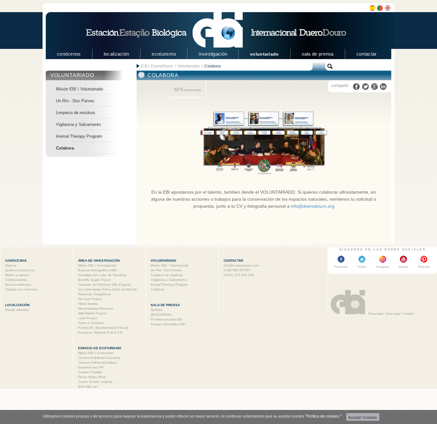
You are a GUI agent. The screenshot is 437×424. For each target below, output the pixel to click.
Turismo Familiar (90, 372)
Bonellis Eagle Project (94, 279)
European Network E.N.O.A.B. (101, 332)
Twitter (361, 266)
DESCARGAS (161, 314)
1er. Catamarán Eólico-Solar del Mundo (107, 289)
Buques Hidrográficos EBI (97, 270)
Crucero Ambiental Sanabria (99, 357)
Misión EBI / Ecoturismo (96, 353)
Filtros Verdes (88, 303)
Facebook (340, 266)
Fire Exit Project (90, 299)
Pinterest (424, 266)
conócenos (69, 54)
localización (116, 54)
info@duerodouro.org (312, 206)
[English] (388, 8)
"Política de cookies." (323, 416)
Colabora (65, 148)
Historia (10, 265)
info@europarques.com (241, 265)
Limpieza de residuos (75, 112)
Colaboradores (16, 279)
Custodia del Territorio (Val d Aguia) (104, 284)
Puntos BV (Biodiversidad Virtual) (103, 327)
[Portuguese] (380, 8)
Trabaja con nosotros (21, 289)
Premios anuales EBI (166, 319)
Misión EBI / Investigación (97, 265)
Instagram (382, 266)
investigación (213, 54)
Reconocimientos (18, 284)
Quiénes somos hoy (20, 270)
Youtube (403, 266)
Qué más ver (87, 386)
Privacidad (375, 313)
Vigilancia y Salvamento (78, 124)
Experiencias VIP (91, 367)
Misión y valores (17, 275)
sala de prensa (318, 54)
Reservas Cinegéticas (94, 294)
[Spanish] (372, 8)
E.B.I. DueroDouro (157, 66)
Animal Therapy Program (79, 136)
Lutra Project (87, 318)
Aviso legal (392, 313)
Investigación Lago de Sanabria (102, 275)
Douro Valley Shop (92, 377)
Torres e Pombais (91, 323)
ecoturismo (164, 54)
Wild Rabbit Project (92, 313)
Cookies (408, 313)
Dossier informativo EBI (168, 324)
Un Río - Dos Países (75, 100)
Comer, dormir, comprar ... (97, 381)
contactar (366, 54)
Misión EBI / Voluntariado (79, 89)
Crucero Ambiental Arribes (97, 362)
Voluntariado (189, 66)
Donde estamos (17, 310)
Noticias (157, 310)
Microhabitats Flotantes (95, 308)
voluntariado (264, 54)
